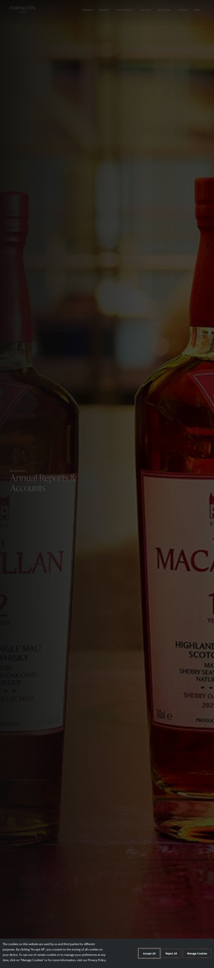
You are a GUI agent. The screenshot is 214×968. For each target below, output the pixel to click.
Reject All (171, 953)
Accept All (149, 953)
